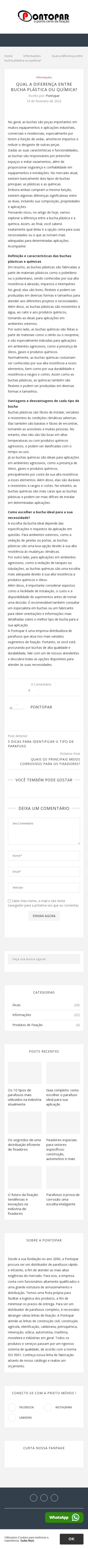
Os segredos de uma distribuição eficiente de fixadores (24, 1144)
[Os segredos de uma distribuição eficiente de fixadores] (25, 1123)
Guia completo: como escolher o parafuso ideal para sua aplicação (62, 1097)
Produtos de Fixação (46, 1025)
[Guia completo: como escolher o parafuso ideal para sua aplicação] (63, 1073)
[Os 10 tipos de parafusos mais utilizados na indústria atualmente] (25, 1073)
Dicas (46, 1005)
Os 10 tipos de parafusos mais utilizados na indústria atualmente (24, 1097)
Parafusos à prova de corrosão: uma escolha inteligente (63, 1199)
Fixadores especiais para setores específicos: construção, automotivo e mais (61, 1149)
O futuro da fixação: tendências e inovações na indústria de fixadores (23, 1204)
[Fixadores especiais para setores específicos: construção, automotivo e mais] (63, 1123)
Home (9, 56)
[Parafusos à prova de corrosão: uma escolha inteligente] (63, 1177)
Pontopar (53, 96)
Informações (32, 56)
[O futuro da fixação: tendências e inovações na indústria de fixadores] (25, 1177)
